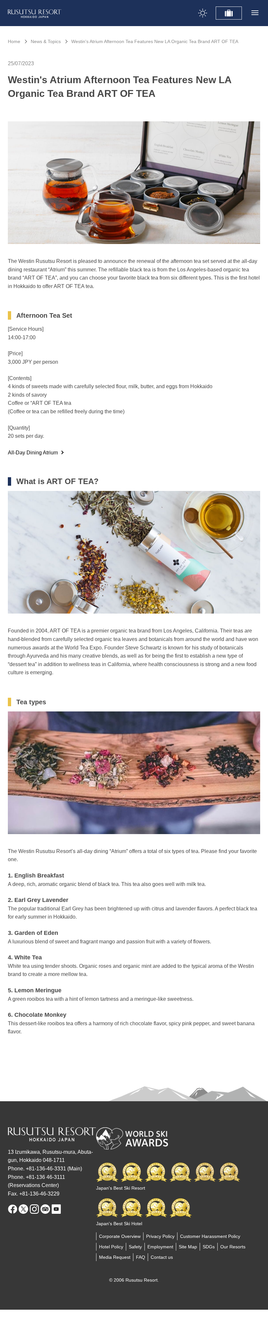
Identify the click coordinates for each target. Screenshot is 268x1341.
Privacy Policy (160, 1236)
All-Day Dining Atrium (33, 452)
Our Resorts (232, 1246)
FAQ (140, 1257)
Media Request (114, 1257)
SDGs (209, 1246)
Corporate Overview (120, 1236)
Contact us (162, 1257)
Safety (135, 1246)
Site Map (188, 1246)
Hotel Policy (111, 1246)
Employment (160, 1246)
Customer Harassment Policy (210, 1236)
